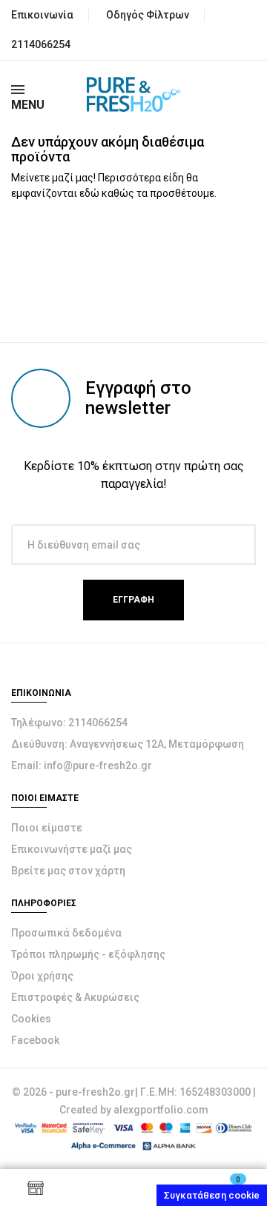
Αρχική (133, 1187)
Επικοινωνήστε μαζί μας (71, 849)
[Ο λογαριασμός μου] (84, 1187)
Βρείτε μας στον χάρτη (68, 871)
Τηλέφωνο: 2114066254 (69, 722)
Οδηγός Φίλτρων (147, 15)
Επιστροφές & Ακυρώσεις (75, 997)
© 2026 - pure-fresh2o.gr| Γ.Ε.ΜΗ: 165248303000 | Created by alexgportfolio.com (134, 1101)
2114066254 (40, 44)
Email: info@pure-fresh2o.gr (81, 765)
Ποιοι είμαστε (46, 828)
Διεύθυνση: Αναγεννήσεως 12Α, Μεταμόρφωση (127, 744)
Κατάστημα (35, 1187)
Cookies (31, 1019)
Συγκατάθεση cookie (212, 1195)
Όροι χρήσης (42, 976)
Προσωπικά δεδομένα (66, 933)
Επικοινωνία (42, 15)
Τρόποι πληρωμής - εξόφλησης (88, 954)
